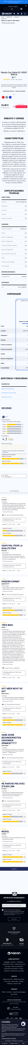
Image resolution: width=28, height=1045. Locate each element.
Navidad (21, 981)
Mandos (17, 17)
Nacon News (14, 994)
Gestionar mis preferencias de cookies (14, 971)
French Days (7, 981)
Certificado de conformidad (9, 393)
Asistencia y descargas (20, 91)
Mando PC (4, 18)
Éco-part (21, 968)
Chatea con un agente (16, 1009)
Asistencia (13, 962)
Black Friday (15, 981)
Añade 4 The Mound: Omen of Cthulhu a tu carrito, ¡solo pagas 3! (13, 2)
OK (12, 9)
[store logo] (7, 14)
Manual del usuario (7, 397)
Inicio (2, 17)
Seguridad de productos (8, 388)
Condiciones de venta (8, 964)
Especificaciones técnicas (8, 91)
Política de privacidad (17, 966)
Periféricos (9, 17)
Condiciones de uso (20, 964)
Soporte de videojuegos (19, 992)
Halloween (10, 983)
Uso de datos (18, 914)
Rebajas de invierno (19, 979)
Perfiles (4, 992)
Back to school (17, 983)
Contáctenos (20, 962)
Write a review (18, 79)
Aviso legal (7, 966)
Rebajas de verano (8, 979)
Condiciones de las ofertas (11, 968)
